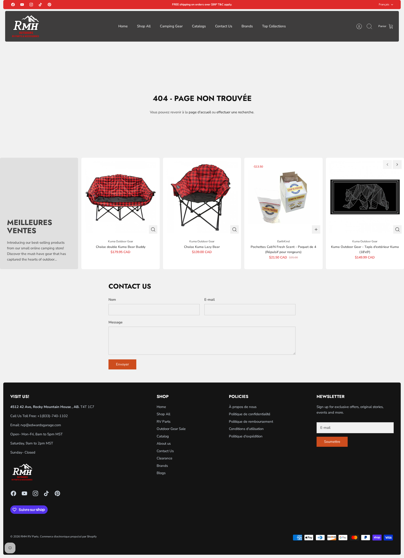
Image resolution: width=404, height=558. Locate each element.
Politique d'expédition (246, 436)
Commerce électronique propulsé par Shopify (68, 536)
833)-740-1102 (55, 416)
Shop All (144, 26)
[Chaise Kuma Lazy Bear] (202, 196)
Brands (247, 26)
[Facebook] (13, 4)
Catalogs (199, 26)
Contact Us (223, 26)
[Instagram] (31, 4)
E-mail (209, 299)
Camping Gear (171, 26)
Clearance (164, 458)
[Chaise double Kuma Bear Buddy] (120, 196)
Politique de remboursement (251, 421)
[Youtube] (22, 4)
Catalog (163, 436)
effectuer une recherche (234, 112)
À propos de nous (242, 406)
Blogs (161, 473)
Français (384, 4)
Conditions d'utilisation (246, 428)
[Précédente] (387, 164)
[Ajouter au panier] (316, 229)
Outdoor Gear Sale (171, 428)
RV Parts (163, 421)
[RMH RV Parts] (25, 26)
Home (123, 26)
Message (115, 322)
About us (164, 443)
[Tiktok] (40, 4)
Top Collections (274, 26)
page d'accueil (200, 112)
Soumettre (332, 441)
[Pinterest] (49, 4)
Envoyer (122, 364)
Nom (112, 299)
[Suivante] (397, 164)
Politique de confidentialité (249, 414)
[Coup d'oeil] (153, 229)
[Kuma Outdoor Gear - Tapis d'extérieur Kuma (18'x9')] (364, 196)
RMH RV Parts (30, 536)
